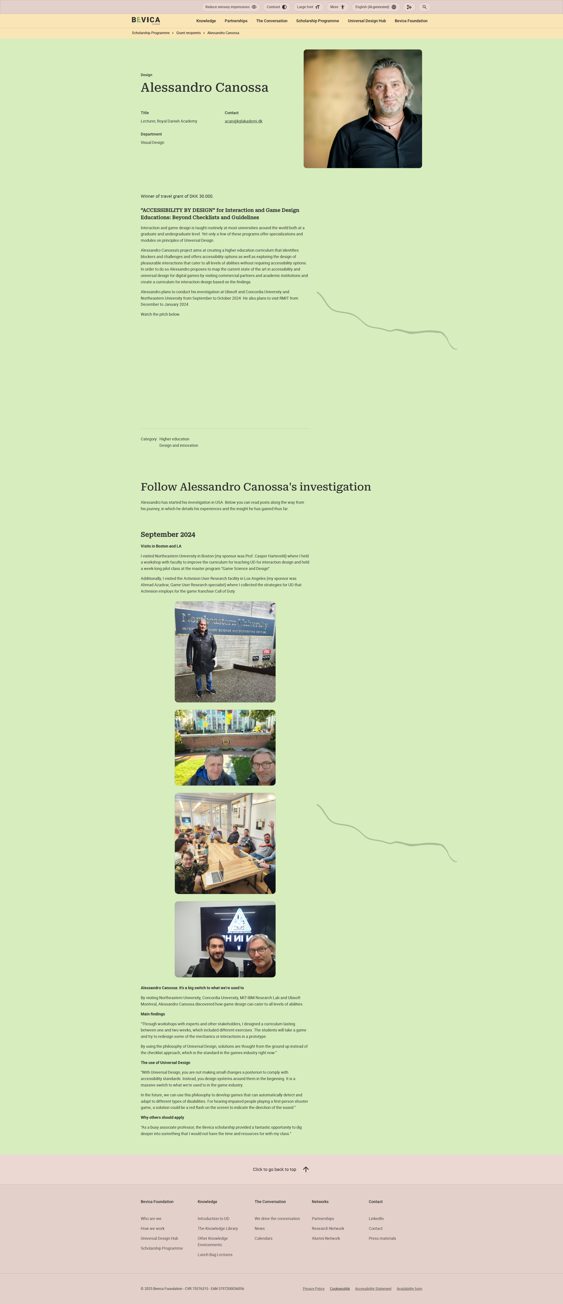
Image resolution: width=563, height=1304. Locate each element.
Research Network (328, 1228)
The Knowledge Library (218, 1228)
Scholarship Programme (162, 1248)
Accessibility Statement (373, 1288)
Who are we (151, 1218)
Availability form (409, 1288)
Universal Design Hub (159, 1238)
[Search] (424, 7)
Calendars (263, 1238)
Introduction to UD (213, 1218)
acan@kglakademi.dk (243, 121)
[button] (376, 7)
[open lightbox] (225, 652)
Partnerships (323, 1218)
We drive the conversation (277, 1218)
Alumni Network (326, 1238)
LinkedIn (376, 1218)
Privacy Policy (314, 1288)
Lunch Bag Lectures (215, 1254)
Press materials (382, 1238)
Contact (376, 1228)
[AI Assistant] (409, 7)
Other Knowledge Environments (213, 1241)
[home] (146, 21)
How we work (153, 1228)
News (260, 1228)
